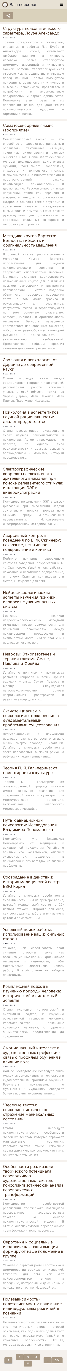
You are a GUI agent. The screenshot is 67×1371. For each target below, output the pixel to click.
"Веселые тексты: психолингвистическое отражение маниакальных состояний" (28, 1112)
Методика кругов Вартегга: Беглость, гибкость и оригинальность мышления (30, 240)
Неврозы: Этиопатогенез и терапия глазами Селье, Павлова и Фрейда (29, 659)
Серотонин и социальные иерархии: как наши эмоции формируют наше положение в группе (33, 1249)
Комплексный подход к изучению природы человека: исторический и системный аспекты (32, 993)
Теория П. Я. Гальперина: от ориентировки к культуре (30, 770)
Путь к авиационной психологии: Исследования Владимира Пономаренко (30, 825)
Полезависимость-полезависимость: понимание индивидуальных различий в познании (32, 1306)
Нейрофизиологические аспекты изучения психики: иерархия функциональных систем (30, 599)
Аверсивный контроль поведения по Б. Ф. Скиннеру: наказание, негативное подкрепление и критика (32, 542)
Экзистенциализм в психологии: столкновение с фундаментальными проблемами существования (31, 718)
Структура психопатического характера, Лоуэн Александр (32, 30)
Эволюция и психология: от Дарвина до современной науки (30, 364)
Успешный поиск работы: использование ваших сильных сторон (33, 934)
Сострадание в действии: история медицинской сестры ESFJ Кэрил (32, 882)
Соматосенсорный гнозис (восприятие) (28, 127)
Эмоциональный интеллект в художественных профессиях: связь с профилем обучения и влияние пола (32, 1055)
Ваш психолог (23, 4)
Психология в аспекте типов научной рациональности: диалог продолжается (31, 417)
